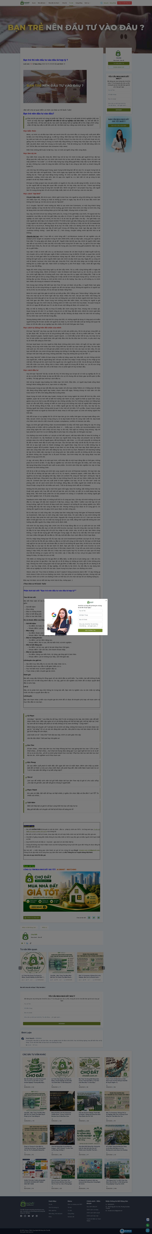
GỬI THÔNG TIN (90, 630)
